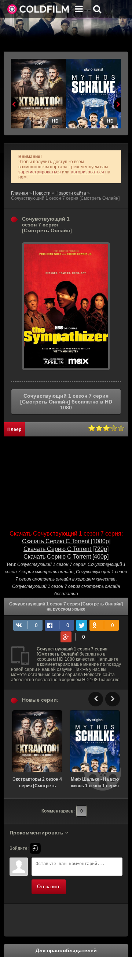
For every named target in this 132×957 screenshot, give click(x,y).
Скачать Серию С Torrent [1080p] (66, 541)
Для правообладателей (66, 950)
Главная (19, 193)
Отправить (48, 886)
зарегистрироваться (39, 171)
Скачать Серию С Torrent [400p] (66, 556)
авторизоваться (87, 171)
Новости (42, 193)
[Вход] (35, 848)
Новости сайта (70, 193)
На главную (38, 9)
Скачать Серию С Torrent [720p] (66, 549)
